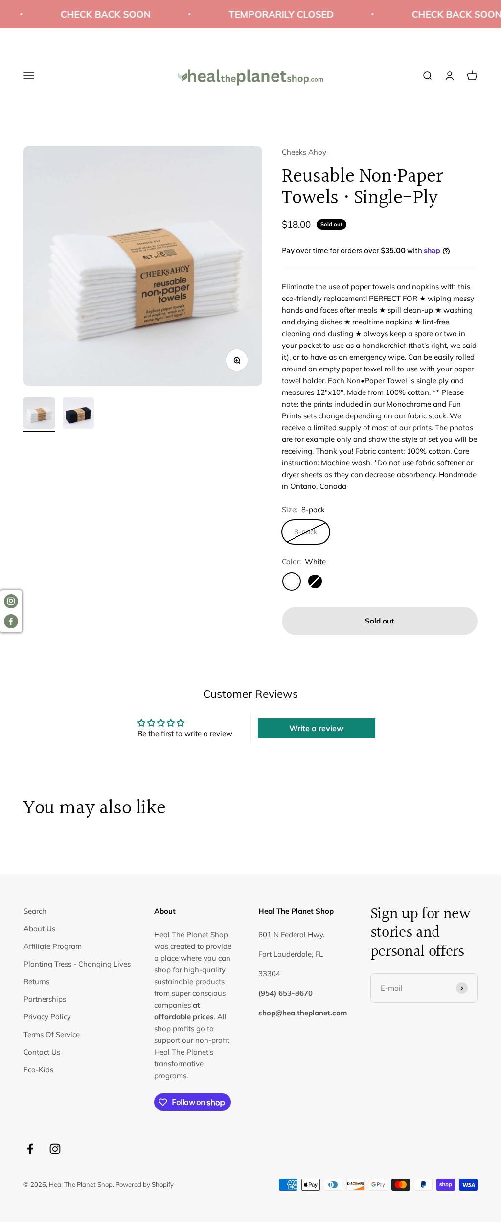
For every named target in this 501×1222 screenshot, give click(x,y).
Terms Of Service (51, 1034)
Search (34, 911)
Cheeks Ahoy (304, 152)
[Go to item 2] (78, 414)
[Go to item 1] (39, 414)
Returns (36, 981)
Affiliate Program (52, 946)
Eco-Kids (38, 1069)
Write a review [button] (316, 728)
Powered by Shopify (144, 1184)
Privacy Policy (47, 1016)
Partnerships (44, 999)
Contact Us (41, 1052)
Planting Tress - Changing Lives (77, 963)
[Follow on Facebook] (30, 1148)
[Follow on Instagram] (55, 1148)
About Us (39, 928)
